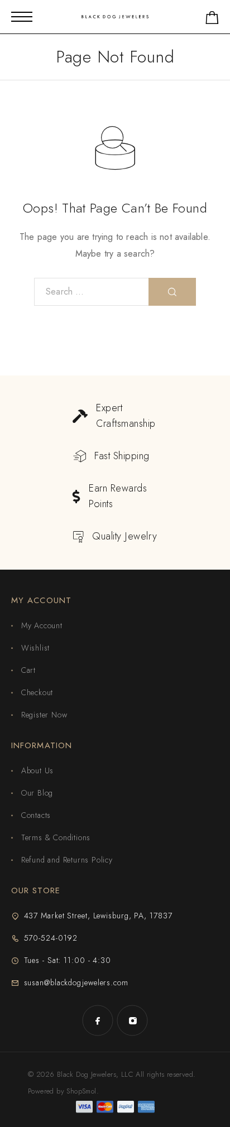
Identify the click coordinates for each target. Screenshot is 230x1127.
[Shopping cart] (212, 20)
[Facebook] (97, 1020)
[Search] (172, 292)
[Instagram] (132, 1020)
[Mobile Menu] (22, 16)
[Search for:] (91, 292)
